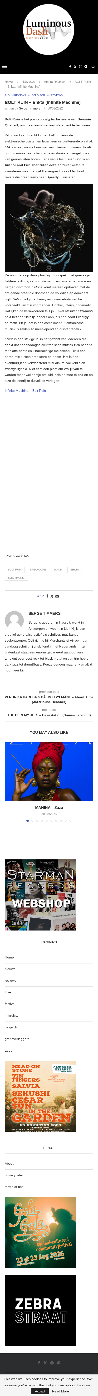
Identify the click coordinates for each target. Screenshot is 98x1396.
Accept (40, 1391)
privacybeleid (14, 1175)
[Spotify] (85, 66)
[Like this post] (42, 596)
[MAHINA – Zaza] (49, 771)
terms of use (14, 1187)
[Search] (93, 66)
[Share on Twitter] (52, 596)
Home (9, 82)
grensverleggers (17, 1039)
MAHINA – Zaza (49, 808)
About (9, 1163)
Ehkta (74, 569)
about (9, 1050)
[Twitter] (75, 66)
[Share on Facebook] (47, 596)
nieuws (10, 969)
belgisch (11, 1027)
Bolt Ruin (39, 390)
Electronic (16, 577)
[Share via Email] (57, 596)
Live (8, 992)
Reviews (29, 82)
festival (10, 1004)
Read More (60, 1391)
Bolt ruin (15, 569)
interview (11, 1015)
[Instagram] (80, 66)
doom (58, 569)
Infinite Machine (17, 390)
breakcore (38, 569)
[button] (9, 782)
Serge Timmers (29, 108)
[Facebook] (70, 66)
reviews (10, 980)
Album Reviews (54, 82)
